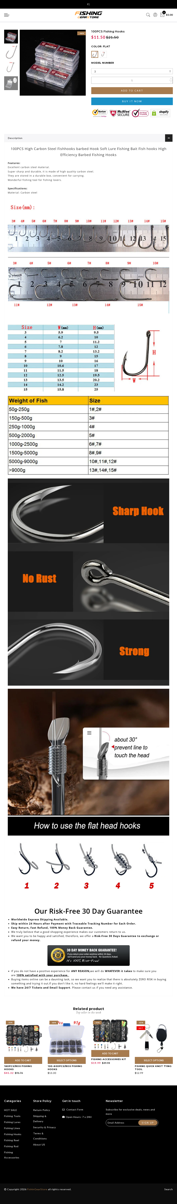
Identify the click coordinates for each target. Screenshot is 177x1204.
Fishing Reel (11, 1140)
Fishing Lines (12, 1128)
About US (39, 1144)
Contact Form (74, 1109)
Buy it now (132, 101)
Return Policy (41, 1110)
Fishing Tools (12, 1116)
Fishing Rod (11, 1146)
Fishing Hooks (12, 1134)
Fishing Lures (12, 1122)
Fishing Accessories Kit (108, 1059)
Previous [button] (26, 64)
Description (15, 138)
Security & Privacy (44, 1127)
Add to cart (132, 90)
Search (168, 1189)
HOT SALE (10, 1110)
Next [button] (75, 64)
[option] (53, 63)
